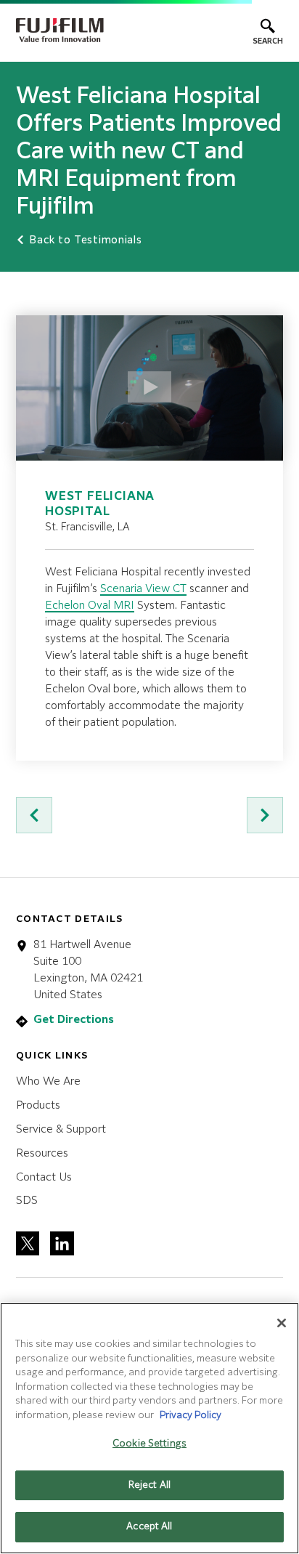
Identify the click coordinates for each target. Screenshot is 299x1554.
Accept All (149, 1526)
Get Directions (73, 1019)
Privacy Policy (190, 1415)
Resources (42, 1153)
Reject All (149, 1485)
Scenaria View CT (143, 588)
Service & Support (61, 1129)
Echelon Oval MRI (89, 605)
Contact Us (44, 1177)
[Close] (282, 1323)
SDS (27, 1200)
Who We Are (48, 1081)
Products (38, 1105)
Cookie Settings (149, 1444)
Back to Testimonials (84, 240)
